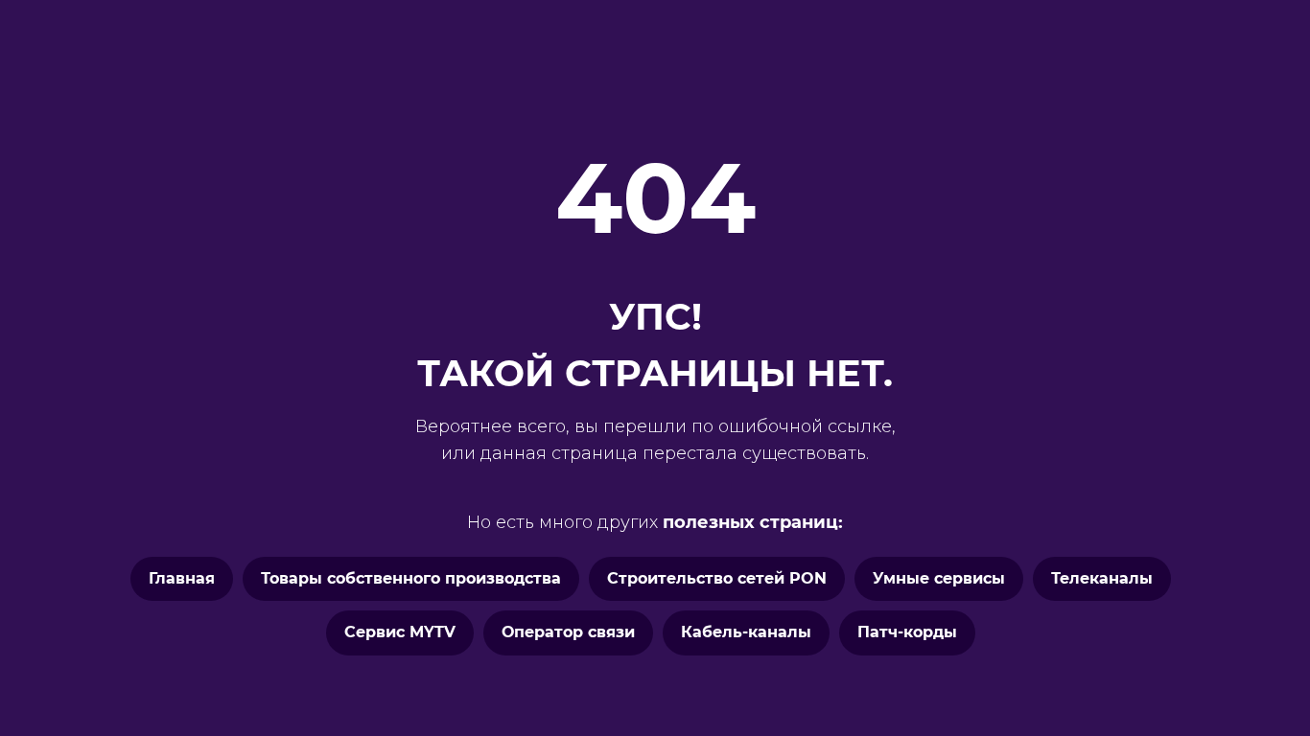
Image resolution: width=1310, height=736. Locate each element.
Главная (182, 578)
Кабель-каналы (746, 632)
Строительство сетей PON (717, 578)
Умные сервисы (939, 578)
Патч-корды (907, 632)
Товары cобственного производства (411, 578)
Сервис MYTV (400, 632)
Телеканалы (1102, 578)
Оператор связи (568, 632)
